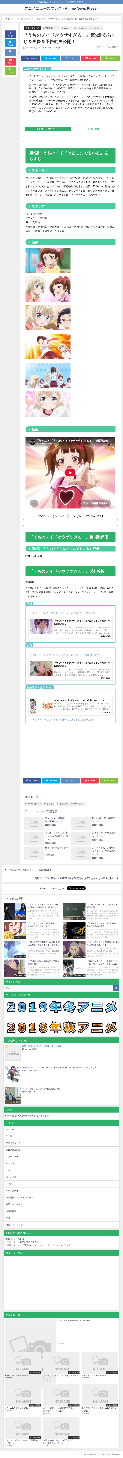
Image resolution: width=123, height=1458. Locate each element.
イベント (10, 1163)
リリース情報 (12, 1191)
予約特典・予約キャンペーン (19, 1197)
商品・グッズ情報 (14, 1204)
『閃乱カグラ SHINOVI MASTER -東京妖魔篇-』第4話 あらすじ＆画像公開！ (73, 878)
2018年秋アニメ (52, 28)
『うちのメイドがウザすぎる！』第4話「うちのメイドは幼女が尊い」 (63, 613)
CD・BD (10, 1129)
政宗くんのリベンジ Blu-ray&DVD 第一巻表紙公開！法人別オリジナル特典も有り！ (59, 1067)
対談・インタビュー (15, 1225)
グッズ (9, 1170)
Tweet (10, 45)
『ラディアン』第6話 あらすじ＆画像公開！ (41, 1089)
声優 (8, 1218)
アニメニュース (32, 28)
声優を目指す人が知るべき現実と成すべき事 (41, 1046)
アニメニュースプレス (58, 1245)
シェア (10, 36)
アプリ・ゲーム (13, 1157)
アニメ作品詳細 (13, 1150)
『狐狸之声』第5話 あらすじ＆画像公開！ (30, 869)
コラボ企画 (11, 1177)
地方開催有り (12, 1211)
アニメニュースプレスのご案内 (22, 1242)
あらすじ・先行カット (48, 129)
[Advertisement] (46, 754)
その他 (9, 1136)
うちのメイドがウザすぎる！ (89, 28)
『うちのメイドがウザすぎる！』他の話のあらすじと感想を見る (61, 719)
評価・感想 (93, 129)
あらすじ (68, 28)
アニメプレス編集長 (109, 47)
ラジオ (9, 1184)
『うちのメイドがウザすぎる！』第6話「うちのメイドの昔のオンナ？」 (65, 655)
